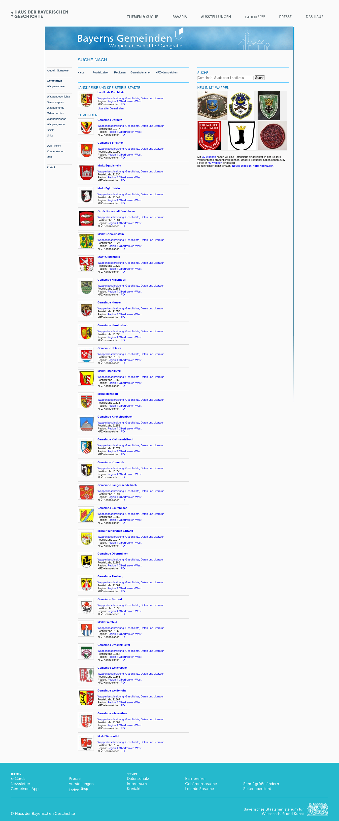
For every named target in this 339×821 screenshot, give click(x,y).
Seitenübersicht (257, 789)
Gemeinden (54, 80)
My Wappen (209, 156)
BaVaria (179, 17)
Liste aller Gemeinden (111, 108)
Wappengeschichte (58, 96)
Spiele (50, 130)
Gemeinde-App (24, 789)
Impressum (137, 784)
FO (123, 104)
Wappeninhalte (56, 86)
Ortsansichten (55, 113)
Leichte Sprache (199, 789)
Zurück (51, 167)
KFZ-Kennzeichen (166, 72)
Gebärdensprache (201, 784)
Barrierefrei (195, 778)
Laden (255, 16)
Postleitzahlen (101, 72)
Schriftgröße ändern (261, 784)
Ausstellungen (216, 17)
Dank (50, 156)
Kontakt (133, 789)
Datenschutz (138, 778)
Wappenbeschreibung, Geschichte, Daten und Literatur (131, 98)
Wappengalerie (56, 124)
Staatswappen (55, 102)
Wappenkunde (55, 107)
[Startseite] (39, 16)
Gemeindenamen (141, 72)
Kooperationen (55, 151)
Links (50, 135)
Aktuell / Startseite (57, 70)
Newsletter (20, 784)
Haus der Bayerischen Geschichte (45, 813)
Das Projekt (54, 145)
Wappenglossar (56, 118)
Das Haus (314, 17)
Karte (81, 72)
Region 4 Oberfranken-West (124, 101)
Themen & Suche (142, 17)
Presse (285, 17)
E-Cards (18, 778)
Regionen (120, 72)
